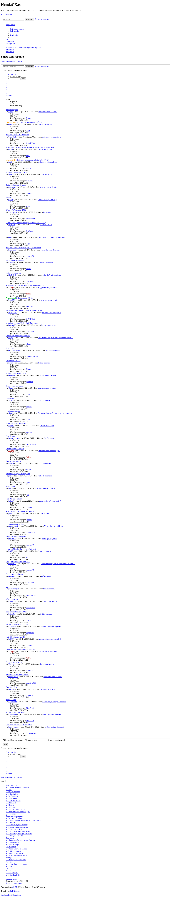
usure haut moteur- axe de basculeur (19, 725)
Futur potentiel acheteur (14, 574)
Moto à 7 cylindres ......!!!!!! (16, 637)
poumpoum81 (13, 526)
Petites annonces (49, 212)
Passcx (10, 112)
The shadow (12, 212)
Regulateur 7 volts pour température (30, 122)
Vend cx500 (10, 348)
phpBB (15, 887)
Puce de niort (10, 436)
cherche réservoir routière (15, 386)
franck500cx (13, 601)
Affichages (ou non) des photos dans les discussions (25, 285)
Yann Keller (12, 137)
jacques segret (13, 438)
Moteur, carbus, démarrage (47, 200)
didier (10, 124)
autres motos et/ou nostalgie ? (49, 451)
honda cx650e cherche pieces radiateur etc (21, 549)
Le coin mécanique (45, 124)
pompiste (11, 375)
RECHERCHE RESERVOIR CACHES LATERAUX (26, 311)
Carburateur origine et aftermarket (18, 336)
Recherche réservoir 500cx (15, 712)
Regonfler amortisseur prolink (16, 536)
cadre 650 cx (10, 486)
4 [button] (6, 87)
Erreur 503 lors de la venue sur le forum (20, 649)
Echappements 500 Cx (24, 298)
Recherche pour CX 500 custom (17, 135)
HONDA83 (12, 313)
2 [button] (6, 83)
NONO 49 (12, 275)
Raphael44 (12, 626)
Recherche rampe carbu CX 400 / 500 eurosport (23, 248)
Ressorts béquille (12, 110)
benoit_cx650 (13, 677)
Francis (11, 463)
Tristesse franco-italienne (15, 449)
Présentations (46, 576)
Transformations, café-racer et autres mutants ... (55, 338)
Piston (10, 363)
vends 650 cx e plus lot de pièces (18, 474)
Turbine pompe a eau (13, 273)
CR (7, 587)
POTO (10, 551)
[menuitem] (17, 29)
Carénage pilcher (12, 687)
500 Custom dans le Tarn (15, 524)
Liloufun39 (12, 702)
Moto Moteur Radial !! (14, 499)
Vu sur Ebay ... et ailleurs (49, 375)
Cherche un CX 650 (13, 361)
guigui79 (11, 689)
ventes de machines (53, 350)
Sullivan (11, 426)
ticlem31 (11, 614)
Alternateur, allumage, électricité (54, 702)
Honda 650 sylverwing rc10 (16, 373)
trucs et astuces (44, 400)
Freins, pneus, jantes (48, 325)
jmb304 (11, 501)
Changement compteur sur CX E (18, 562)
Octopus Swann (14, 350)
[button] (11, 74)
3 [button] (6, 85)
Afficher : (6, 740)
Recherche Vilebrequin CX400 (17, 624)
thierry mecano (13, 727)
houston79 (12, 250)
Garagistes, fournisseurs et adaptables (51, 237)
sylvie (10, 149)
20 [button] (6, 93)
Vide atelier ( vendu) (13, 461)
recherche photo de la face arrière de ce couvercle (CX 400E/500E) (30, 147)
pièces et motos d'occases (15, 260)
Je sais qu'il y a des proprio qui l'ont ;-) (20, 511)
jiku (9, 488)
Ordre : (51, 740)
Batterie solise (11, 700)
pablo (10, 476)
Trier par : (29, 740)
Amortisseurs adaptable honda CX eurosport (22, 323)
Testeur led (10, 398)
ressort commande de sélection (17, 423)
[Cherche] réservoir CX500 (16, 210)
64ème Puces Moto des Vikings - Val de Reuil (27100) (26, 223)
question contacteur (13, 411)
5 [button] (6, 89)
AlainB (11, 262)
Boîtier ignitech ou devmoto (16, 185)
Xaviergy (11, 664)
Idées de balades (46, 175)
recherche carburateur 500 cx (16, 612)
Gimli (10, 388)
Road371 (11, 300)
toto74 (10, 162)
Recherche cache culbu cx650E (17, 675)
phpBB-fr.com (14, 891)
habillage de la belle (48, 689)
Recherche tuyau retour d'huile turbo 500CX (33, 160)
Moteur (8, 198)
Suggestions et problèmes (47, 288)
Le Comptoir (49, 438)
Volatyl (11, 288)
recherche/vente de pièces (48, 112)
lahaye (10, 338)
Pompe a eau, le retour (14, 662)
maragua (11, 187)
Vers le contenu (6, 14)
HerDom (11, 175)
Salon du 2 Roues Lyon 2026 (16, 172)
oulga (10, 237)
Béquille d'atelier (12, 599)
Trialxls (11, 400)
